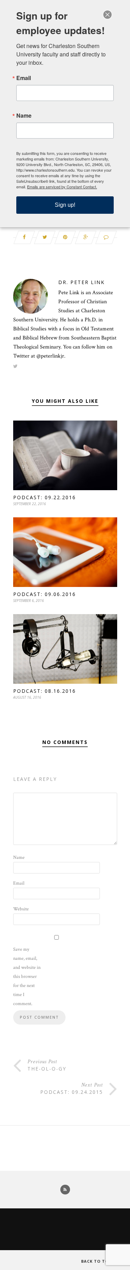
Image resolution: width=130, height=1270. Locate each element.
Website (21, 909)
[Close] (107, 14)
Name (19, 857)
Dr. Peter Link (81, 282)
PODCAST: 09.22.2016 (44, 497)
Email (18, 883)
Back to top (97, 1261)
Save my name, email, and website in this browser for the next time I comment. (27, 976)
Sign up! (65, 205)
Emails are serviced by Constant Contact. (62, 186)
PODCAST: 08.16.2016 (44, 691)
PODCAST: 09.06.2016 (44, 594)
